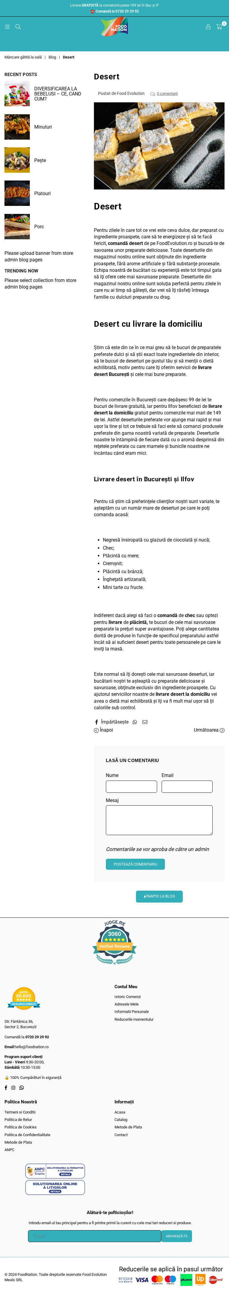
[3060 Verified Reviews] (114, 966)
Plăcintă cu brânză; (123, 571)
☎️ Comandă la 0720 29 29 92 (114, 11)
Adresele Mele (126, 1004)
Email (168, 775)
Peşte (40, 160)
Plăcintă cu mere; (121, 556)
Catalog (120, 1119)
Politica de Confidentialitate (27, 1135)
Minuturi (43, 126)
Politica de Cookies (20, 1127)
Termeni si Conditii (19, 1112)
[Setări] (208, 26)
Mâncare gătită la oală (23, 57)
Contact (121, 1135)
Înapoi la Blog (160, 896)
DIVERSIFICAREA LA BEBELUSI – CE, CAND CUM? (57, 93)
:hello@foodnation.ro (31, 1047)
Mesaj (112, 800)
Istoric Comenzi (127, 996)
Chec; (108, 548)
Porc (39, 226)
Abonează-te (177, 1236)
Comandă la (26, 1037)
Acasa (119, 1112)
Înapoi (106, 730)
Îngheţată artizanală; (124, 579)
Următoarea (207, 730)
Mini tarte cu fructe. (123, 587)
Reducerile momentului (133, 1019)
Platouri (42, 193)
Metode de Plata (18, 1142)
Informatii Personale (131, 1011)
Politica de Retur (18, 1119)
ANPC (9, 1150)
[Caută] (18, 26)
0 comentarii (167, 93)
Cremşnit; (113, 563)
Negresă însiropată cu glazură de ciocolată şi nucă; (156, 540)
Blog (52, 57)
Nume (112, 775)
